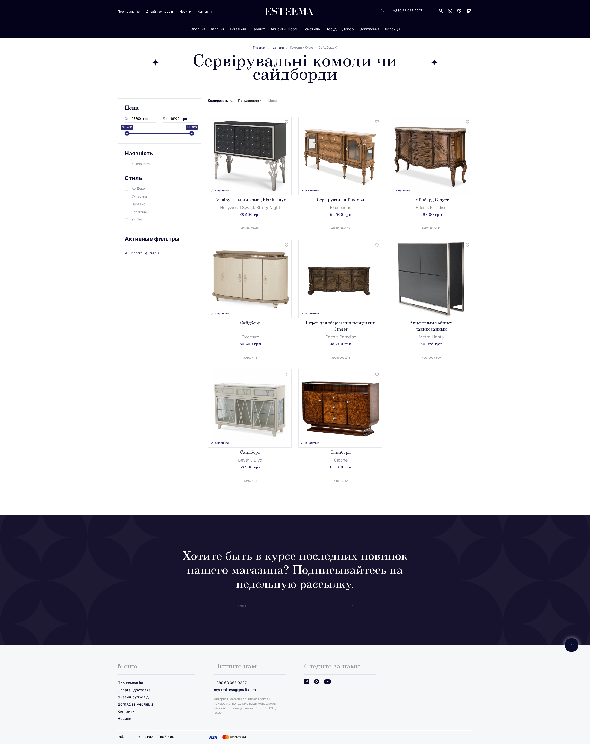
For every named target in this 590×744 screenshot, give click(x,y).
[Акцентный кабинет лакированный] (430, 279)
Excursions (340, 207)
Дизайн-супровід (159, 11)
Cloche (341, 460)
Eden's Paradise (431, 207)
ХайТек (137, 220)
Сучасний (139, 196)
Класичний (140, 212)
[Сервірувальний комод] (340, 156)
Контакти (205, 11)
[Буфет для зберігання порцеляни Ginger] (340, 279)
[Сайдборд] (250, 279)
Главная (259, 47)
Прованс (138, 204)
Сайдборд (250, 323)
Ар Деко (138, 188)
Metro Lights (431, 336)
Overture (250, 336)
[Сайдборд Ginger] (430, 156)
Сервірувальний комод (340, 200)
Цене (272, 100)
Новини (185, 11)
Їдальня (278, 47)
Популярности (250, 100)
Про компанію (129, 11)
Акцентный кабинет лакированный (431, 326)
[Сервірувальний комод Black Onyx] (250, 156)
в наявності (141, 164)
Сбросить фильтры (144, 253)
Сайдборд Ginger (431, 200)
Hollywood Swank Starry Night (250, 207)
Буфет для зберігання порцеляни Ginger (340, 326)
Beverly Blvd (250, 460)
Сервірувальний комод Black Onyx (250, 200)
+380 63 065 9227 (407, 10)
